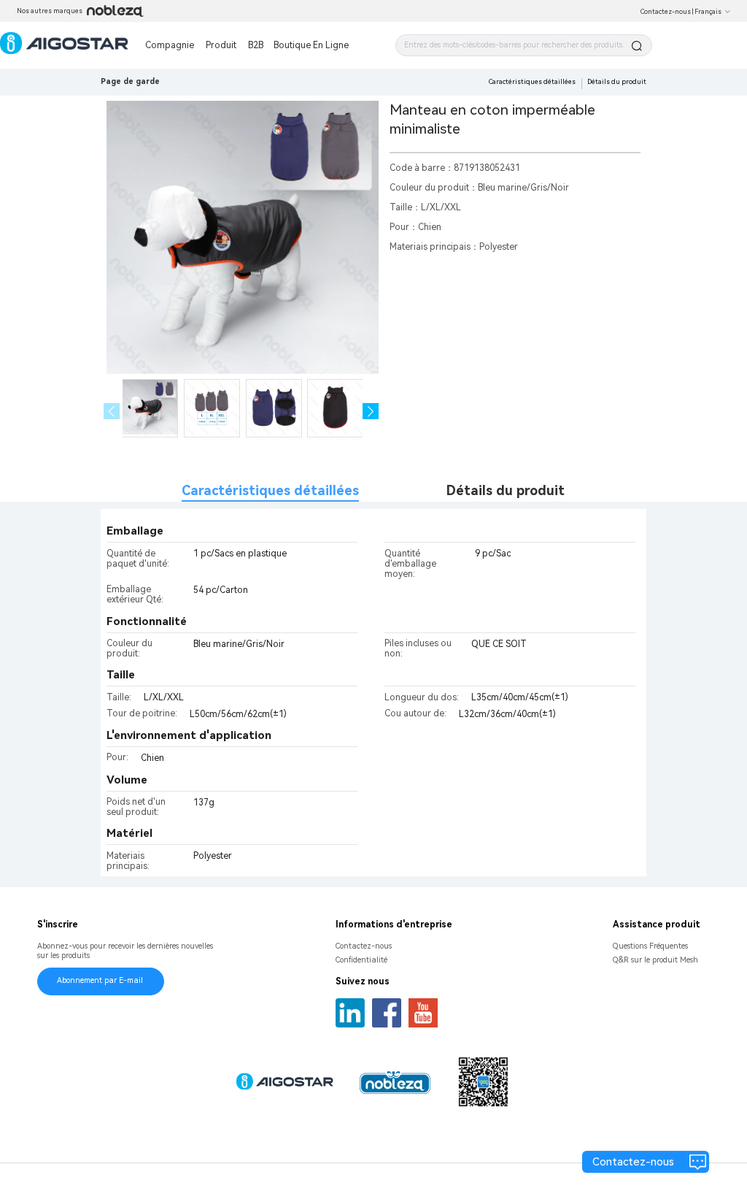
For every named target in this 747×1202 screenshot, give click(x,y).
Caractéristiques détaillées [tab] (270, 490)
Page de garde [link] (130, 81)
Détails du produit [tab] (505, 490)
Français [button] (707, 11)
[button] (371, 411)
